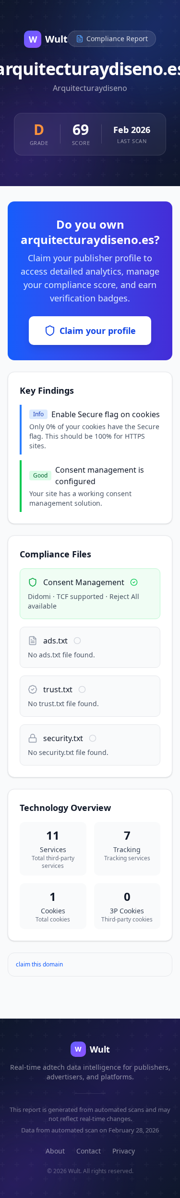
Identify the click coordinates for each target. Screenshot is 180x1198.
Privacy (123, 1150)
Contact (88, 1150)
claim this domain (39, 964)
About (55, 1150)
